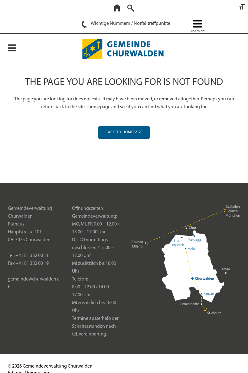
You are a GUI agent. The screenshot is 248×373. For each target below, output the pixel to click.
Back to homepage (124, 132)
